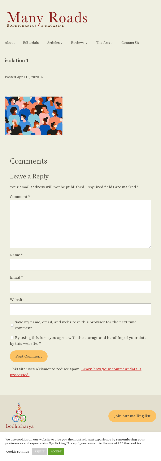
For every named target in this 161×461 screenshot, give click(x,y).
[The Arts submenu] (112, 43)
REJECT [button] (40, 451)
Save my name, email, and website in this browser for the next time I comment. (77, 325)
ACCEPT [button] (56, 451)
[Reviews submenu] (87, 43)
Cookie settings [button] (17, 451)
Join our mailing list (132, 415)
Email (16, 277)
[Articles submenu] (62, 43)
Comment (20, 196)
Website (17, 299)
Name (16, 254)
